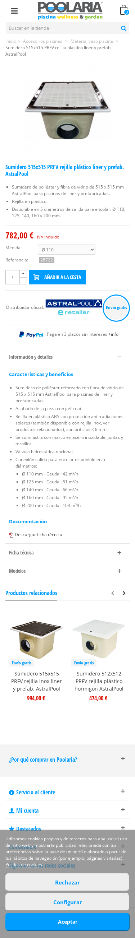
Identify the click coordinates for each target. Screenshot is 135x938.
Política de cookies (23, 865)
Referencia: (16, 260)
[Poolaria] (70, 10)
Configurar (67, 902)
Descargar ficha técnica (38, 534)
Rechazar (67, 882)
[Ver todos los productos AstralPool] (74, 308)
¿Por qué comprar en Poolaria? (43, 759)
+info (113, 334)
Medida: (13, 248)
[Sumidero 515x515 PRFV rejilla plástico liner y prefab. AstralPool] (68, 110)
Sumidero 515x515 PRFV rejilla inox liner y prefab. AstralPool (36, 681)
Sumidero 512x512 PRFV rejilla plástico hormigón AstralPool (99, 681)
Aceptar (67, 921)
